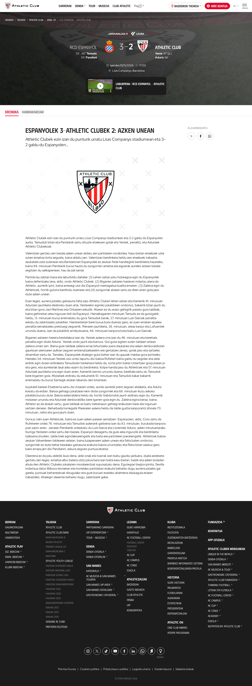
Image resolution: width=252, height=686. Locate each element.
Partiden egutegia (56, 626)
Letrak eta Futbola (219, 590)
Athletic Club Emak (57, 532)
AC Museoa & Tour (219, 569)
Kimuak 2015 (52, 616)
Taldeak (21, 19)
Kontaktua (215, 531)
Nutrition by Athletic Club (224, 626)
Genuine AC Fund (55, 621)
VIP (128, 605)
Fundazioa (215, 522)
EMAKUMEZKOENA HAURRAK (60, 602)
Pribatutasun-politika (115, 669)
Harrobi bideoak (15, 562)
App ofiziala (216, 540)
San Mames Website (219, 564)
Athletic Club (36, 19)
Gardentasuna (176, 553)
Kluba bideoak (14, 567)
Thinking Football (219, 585)
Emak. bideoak (13, 556)
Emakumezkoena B (55, 537)
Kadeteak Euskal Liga (57, 574)
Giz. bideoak (12, 551)
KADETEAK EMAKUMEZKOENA (60, 584)
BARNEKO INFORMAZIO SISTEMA (185, 563)
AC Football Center (138, 537)
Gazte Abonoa (136, 589)
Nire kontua (219, 6)
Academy (213, 615)
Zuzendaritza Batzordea (182, 537)
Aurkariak (173, 598)
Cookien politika (89, 669)
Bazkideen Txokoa (186, 6)
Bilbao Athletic (54, 542)
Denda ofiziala (95, 551)
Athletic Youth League (59, 560)
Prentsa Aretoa (177, 558)
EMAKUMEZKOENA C (55, 551)
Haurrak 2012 (53, 588)
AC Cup (131, 554)
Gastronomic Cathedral (101, 595)
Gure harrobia (136, 527)
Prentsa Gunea (67, 669)
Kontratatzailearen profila (184, 568)
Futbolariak (175, 592)
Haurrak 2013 (53, 598)
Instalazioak (175, 542)
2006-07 (51, 19)
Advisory (132, 546)
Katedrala (92, 570)
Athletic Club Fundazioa (222, 579)
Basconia (51, 555)
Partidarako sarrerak (100, 527)
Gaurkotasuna (14, 527)
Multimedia (11, 532)
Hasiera (9, 19)
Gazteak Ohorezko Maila (59, 565)
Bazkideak (133, 584)
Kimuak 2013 (52, 612)
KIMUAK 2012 (52, 607)
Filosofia (173, 532)
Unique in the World (220, 554)
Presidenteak (175, 608)
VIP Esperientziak (96, 532)
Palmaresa (174, 587)
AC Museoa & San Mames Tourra (101, 577)
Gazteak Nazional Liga (58, 570)
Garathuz (133, 532)
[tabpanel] (126, 301)
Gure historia (175, 582)
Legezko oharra (141, 669)
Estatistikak (174, 603)
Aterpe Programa (178, 632)
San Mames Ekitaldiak (99, 589)
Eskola (131, 570)
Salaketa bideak (185, 669)
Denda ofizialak (95, 556)
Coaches (131, 550)
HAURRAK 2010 (53, 593)
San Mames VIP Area (98, 584)
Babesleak (173, 547)
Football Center (135, 542)
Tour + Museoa (95, 537)
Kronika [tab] (12, 111)
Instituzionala (176, 527)
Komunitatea (134, 610)
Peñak (130, 599)
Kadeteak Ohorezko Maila (60, 579)
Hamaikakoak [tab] (33, 111)
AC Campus (133, 560)
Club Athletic (135, 594)
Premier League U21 (56, 546)
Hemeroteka (12, 537)
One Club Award (177, 627)
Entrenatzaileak (177, 613)
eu (234, 5)
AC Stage (132, 565)
